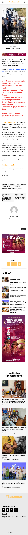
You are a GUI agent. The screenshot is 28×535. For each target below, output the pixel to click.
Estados (14, 32)
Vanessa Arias (5, 190)
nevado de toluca (6, 188)
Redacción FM (7, 405)
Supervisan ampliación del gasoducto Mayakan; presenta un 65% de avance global (18, 302)
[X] (12, 264)
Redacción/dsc (7, 433)
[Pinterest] (15, 264)
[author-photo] (3, 405)
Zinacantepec (13, 190)
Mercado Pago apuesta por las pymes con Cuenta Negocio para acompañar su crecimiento (17, 310)
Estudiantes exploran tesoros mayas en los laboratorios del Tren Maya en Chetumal (18, 289)
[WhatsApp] (19, 264)
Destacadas (19, 30)
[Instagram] (7, 510)
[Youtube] (16, 510)
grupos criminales (16, 186)
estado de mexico (21, 184)
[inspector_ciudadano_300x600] (13, 362)
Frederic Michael (6, 186)
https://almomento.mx (14, 218)
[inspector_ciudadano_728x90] (14, 55)
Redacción (15, 46)
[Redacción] (14, 210)
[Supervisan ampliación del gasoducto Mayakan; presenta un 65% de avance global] (5, 302)
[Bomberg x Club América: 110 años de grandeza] (5, 295)
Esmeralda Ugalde (10, 184)
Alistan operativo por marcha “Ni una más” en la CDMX (20, 197)
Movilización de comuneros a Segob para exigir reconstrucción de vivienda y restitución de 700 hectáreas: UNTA (18, 281)
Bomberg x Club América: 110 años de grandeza (18, 295)
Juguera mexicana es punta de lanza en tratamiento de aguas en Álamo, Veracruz (7, 198)
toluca (20, 188)
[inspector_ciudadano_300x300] (13, 252)
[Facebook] (8, 264)
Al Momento (8, 30)
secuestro (14, 188)
